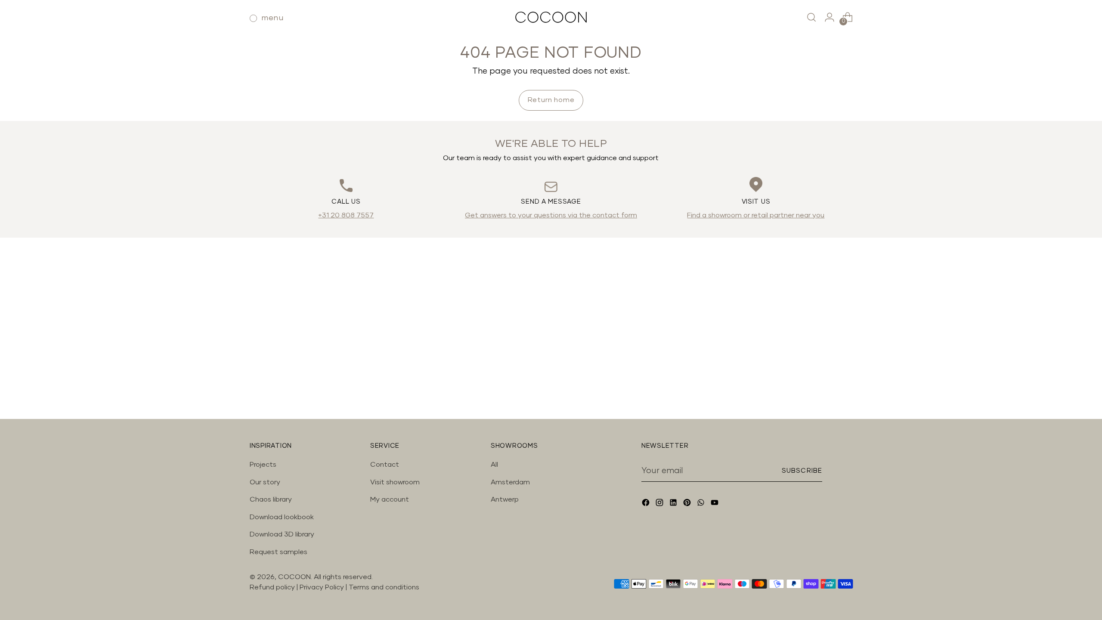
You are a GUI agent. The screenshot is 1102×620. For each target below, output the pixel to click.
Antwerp (505, 499)
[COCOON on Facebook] (646, 504)
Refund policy (272, 587)
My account (389, 499)
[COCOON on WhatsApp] (701, 504)
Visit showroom (395, 482)
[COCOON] (551, 17)
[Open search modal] (811, 17)
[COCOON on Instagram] (660, 504)
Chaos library (271, 499)
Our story (265, 482)
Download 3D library (282, 534)
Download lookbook (282, 517)
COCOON (294, 577)
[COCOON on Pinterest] (688, 504)
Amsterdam (510, 482)
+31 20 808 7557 (346, 215)
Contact (384, 464)
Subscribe (802, 471)
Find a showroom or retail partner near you (755, 215)
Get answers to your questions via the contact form (551, 215)
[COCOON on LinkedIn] (674, 504)
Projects (263, 464)
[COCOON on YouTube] (715, 504)
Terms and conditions (384, 587)
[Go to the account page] (829, 17)
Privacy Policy (323, 587)
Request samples (278, 552)
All (494, 464)
